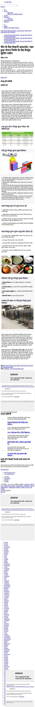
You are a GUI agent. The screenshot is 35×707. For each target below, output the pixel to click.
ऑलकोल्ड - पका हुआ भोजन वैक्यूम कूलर (14, 369)
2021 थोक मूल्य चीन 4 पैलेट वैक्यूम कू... (19, 432)
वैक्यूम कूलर (10, 12)
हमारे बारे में (6, 17)
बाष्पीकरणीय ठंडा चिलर (9, 486)
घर (4, 9)
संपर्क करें (6, 22)
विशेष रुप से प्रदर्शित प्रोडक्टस (15, 14)
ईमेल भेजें (3, 492)
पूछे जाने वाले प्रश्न (8, 20)
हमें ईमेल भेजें (4, 77)
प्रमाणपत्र (10, 19)
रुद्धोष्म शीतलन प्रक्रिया (14, 487)
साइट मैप (26, 484)
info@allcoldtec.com (9, 472)
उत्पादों (5, 11)
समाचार (6, 16)
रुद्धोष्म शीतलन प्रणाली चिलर (23, 486)
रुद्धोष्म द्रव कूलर (25, 487)
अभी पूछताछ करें (4, 469)
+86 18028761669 (9, 474)
